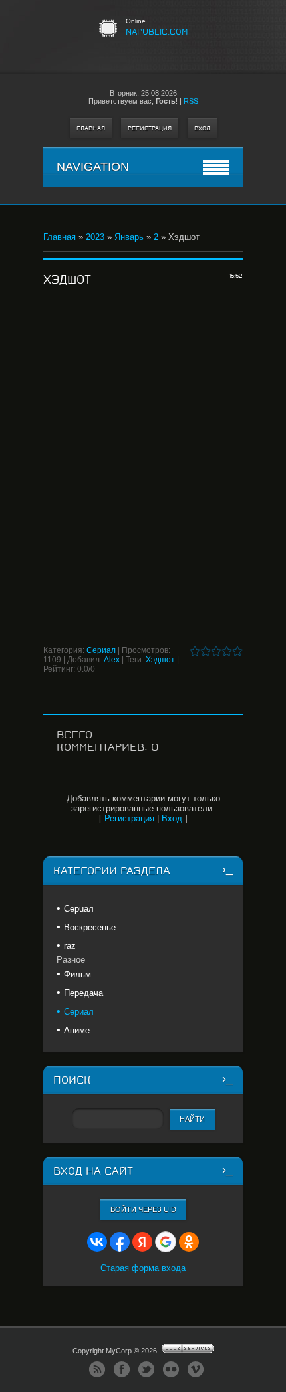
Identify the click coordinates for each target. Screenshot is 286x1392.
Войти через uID (143, 1209)
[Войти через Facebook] (120, 1242)
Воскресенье (90, 927)
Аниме (77, 1030)
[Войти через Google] (165, 1241)
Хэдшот (160, 659)
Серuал (79, 909)
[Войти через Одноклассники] (189, 1242)
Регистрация (150, 128)
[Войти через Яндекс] (142, 1242)
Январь (129, 237)
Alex (112, 659)
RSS (191, 101)
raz (70, 946)
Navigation (93, 166)
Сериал (101, 650)
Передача (83, 993)
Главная (90, 128)
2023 (95, 237)
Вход (202, 128)
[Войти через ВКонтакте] (97, 1242)
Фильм (77, 974)
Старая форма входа (143, 1268)
